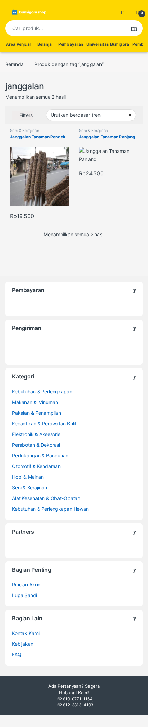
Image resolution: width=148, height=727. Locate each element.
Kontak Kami (25, 633)
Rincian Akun (26, 585)
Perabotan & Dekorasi (36, 445)
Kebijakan (22, 644)
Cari (134, 28)
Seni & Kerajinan (24, 130)
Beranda (14, 64)
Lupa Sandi (24, 595)
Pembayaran (70, 44)
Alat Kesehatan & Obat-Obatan (46, 498)
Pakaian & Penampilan (36, 413)
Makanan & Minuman (35, 402)
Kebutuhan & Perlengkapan (42, 391)
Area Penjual (18, 44)
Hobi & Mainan (28, 477)
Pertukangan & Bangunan (40, 455)
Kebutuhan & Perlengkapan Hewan (50, 509)
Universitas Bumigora (107, 44)
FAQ (16, 654)
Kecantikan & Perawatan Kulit (44, 423)
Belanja (44, 44)
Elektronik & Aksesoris (36, 434)
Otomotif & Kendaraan (36, 466)
